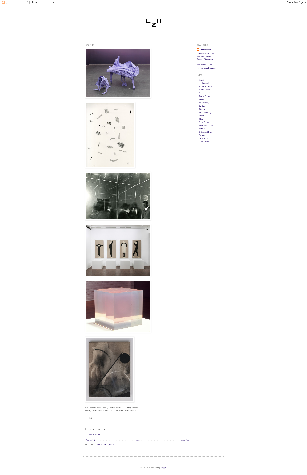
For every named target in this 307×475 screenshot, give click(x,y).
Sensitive (202, 135)
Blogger (164, 467)
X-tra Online (204, 142)
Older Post (185, 440)
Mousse (202, 119)
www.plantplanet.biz (204, 64)
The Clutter (203, 138)
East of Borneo (204, 96)
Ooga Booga (204, 122)
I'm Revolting (204, 103)
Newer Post (90, 440)
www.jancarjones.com (205, 56)
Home (138, 440)
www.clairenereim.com (205, 53)
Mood (201, 116)
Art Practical (204, 83)
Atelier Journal (204, 90)
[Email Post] (90, 417)
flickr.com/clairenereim (205, 59)
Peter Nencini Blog (206, 125)
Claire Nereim (205, 49)
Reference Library (206, 132)
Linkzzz (202, 109)
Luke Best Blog (205, 112)
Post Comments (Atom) (104, 445)
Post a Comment (95, 434)
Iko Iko (202, 106)
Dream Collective (205, 93)
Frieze (201, 99)
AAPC (201, 80)
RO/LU (202, 129)
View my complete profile (206, 68)
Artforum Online (205, 86)
